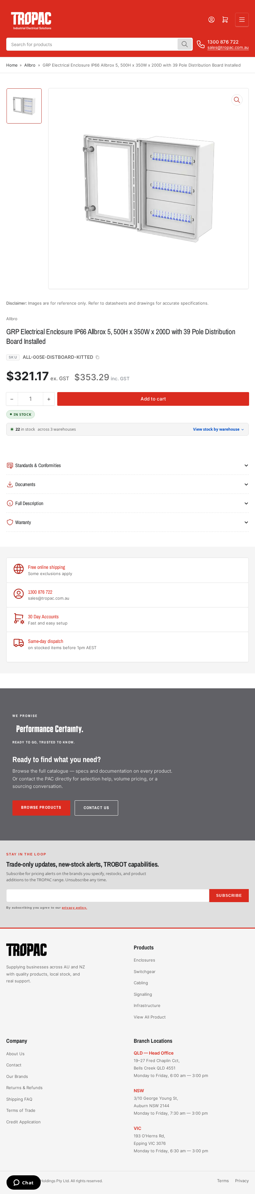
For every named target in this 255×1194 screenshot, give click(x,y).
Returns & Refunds (24, 1087)
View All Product (150, 1016)
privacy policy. (74, 907)
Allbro (29, 65)
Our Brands (17, 1076)
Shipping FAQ (19, 1099)
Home (12, 65)
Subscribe (229, 895)
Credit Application (23, 1121)
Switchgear (144, 971)
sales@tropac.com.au (228, 47)
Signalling (143, 994)
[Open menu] (242, 19)
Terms (223, 1180)
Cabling (141, 982)
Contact (13, 1064)
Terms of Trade (20, 1110)
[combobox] (99, 44)
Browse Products (41, 807)
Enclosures (144, 960)
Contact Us (96, 807)
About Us (15, 1053)
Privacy (242, 1180)
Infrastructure (147, 1005)
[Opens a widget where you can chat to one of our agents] (23, 1183)
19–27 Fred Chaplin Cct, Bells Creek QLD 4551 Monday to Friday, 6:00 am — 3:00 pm (171, 1068)
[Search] (185, 44)
